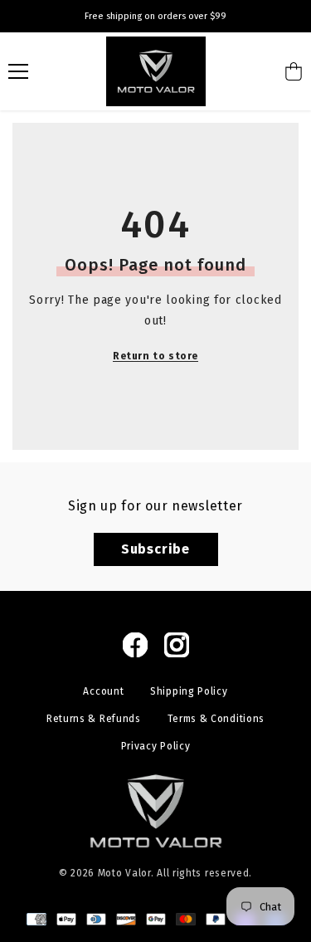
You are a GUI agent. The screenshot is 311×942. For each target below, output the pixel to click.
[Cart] (293, 71)
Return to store (155, 356)
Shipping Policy (189, 691)
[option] (155, 16)
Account (103, 691)
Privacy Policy (156, 746)
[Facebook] (135, 644)
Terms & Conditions (216, 719)
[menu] (18, 71)
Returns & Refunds (93, 719)
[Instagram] (176, 644)
